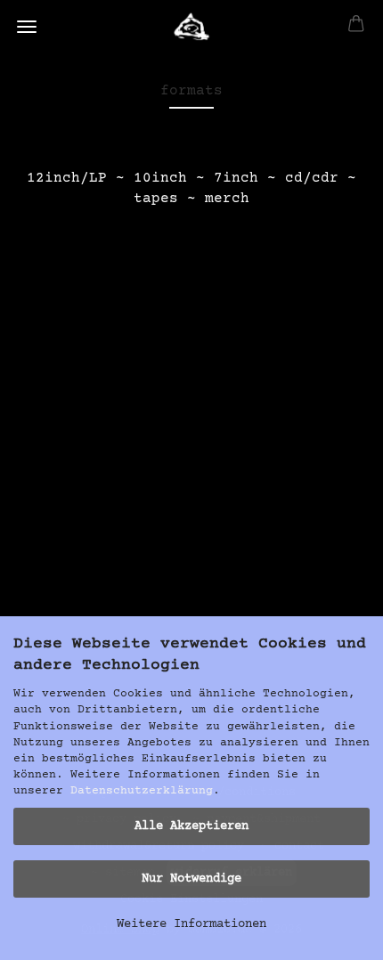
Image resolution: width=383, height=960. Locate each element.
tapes (156, 199)
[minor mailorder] (192, 26)
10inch (160, 178)
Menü (26, 26)
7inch (236, 178)
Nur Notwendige (191, 879)
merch (227, 199)
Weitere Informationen (191, 924)
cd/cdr (311, 178)
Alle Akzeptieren (191, 826)
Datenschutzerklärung (141, 791)
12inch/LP (67, 178)
